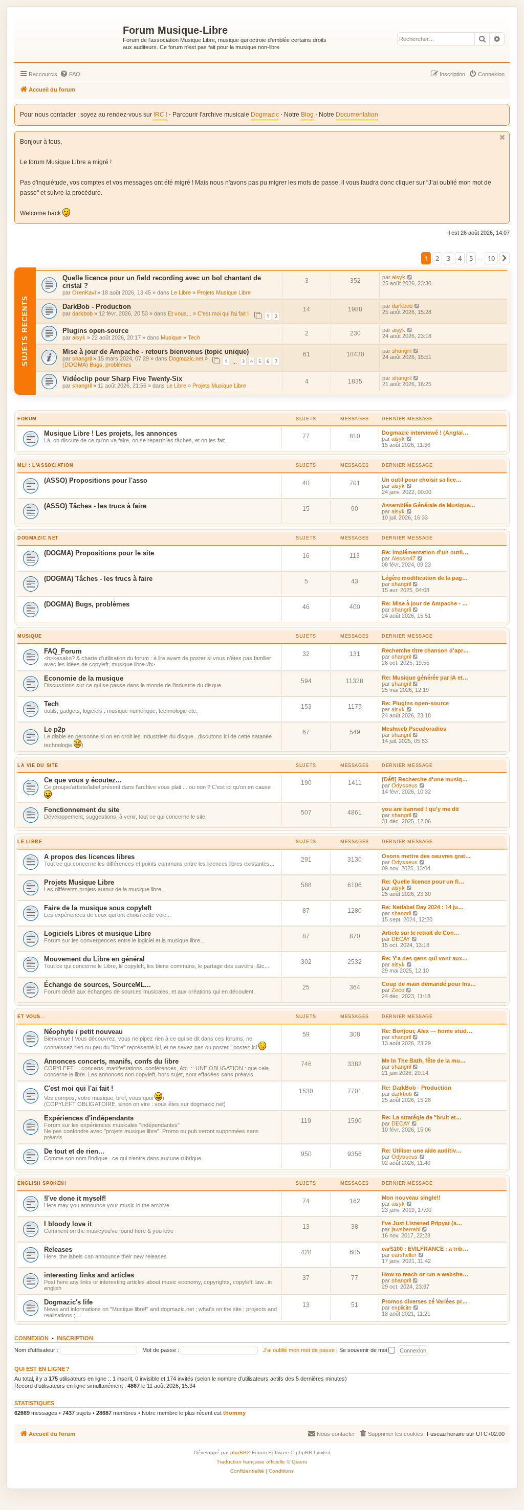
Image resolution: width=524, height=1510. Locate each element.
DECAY (400, 939)
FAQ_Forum (63, 651)
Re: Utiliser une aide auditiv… (422, 1150)
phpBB (238, 1452)
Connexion (31, 1338)
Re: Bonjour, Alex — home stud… (427, 1031)
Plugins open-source (95, 330)
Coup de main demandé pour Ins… (429, 984)
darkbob (82, 313)
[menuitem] (70, 74)
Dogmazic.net (186, 358)
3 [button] (448, 258)
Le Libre (181, 292)
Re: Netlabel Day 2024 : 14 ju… (423, 907)
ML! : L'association (45, 465)
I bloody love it (68, 1224)
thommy (234, 1413)
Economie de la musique (83, 678)
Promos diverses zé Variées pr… (425, 1301)
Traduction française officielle (250, 1461)
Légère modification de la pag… (425, 578)
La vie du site (37, 765)
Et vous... (179, 313)
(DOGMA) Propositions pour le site (99, 553)
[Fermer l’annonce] (502, 137)
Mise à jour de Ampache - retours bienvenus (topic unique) (155, 351)
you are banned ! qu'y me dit (420, 809)
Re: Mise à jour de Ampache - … (425, 603)
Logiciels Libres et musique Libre (97, 933)
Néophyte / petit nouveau (83, 1031)
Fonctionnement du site (81, 810)
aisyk (398, 277)
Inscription (75, 1338)
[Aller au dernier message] (410, 277)
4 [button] (460, 258)
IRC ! (160, 114)
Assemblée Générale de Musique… (428, 505)
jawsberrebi (405, 1229)
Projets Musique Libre (224, 292)
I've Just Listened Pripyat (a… (422, 1223)
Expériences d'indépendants (89, 1118)
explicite (401, 1307)
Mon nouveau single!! (411, 1198)
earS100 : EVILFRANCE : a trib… (425, 1249)
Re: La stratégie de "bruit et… (422, 1117)
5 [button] (471, 258)
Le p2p (55, 729)
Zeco (397, 990)
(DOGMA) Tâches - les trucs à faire (98, 578)
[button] (504, 258)
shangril (82, 358)
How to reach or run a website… (425, 1274)
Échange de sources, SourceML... (97, 984)
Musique (171, 337)
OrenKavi (84, 292)
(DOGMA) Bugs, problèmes (97, 365)
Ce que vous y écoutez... (83, 780)
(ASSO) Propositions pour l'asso (95, 480)
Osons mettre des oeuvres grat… (426, 856)
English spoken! (41, 1183)
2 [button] (437, 258)
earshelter (404, 1255)
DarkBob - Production (96, 306)
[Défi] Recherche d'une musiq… (425, 779)
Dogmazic (265, 114)
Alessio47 (403, 558)
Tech (194, 337)
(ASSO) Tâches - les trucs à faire (95, 506)
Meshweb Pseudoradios (414, 729)
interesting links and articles (89, 1275)
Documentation (357, 114)
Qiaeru (300, 1461)
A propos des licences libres (89, 857)
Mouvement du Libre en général (94, 959)
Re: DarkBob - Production (416, 1088)
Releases (58, 1249)
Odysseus (404, 785)
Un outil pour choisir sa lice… (422, 480)
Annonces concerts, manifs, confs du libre (111, 1061)
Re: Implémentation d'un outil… (425, 552)
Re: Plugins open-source (415, 703)
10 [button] (491, 258)
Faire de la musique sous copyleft (97, 908)
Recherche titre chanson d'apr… (425, 650)
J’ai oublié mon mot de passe (299, 1350)
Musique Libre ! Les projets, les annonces (110, 433)
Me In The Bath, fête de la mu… (424, 1060)
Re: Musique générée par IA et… (425, 677)
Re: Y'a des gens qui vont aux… (425, 958)
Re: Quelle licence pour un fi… (423, 881)
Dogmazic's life (68, 1302)
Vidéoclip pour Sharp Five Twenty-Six (122, 378)
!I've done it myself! (75, 1198)
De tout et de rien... (74, 1151)
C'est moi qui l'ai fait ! (223, 313)
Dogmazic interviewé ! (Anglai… (425, 433)
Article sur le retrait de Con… (421, 933)
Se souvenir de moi (363, 1350)
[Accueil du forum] (70, 36)
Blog (307, 114)
